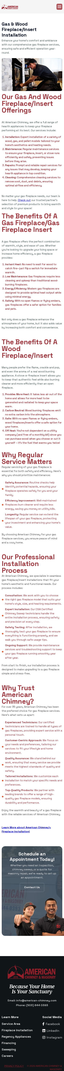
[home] (12, 6)
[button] (59, 7)
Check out (24, 200)
